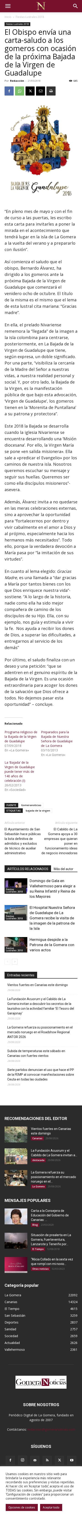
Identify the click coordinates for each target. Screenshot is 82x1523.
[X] (30, 91)
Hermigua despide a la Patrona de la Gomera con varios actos (52, 944)
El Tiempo (38, 1249)
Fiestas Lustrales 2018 (30, 17)
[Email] (40, 91)
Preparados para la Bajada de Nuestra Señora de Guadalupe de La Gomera (57, 739)
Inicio (8, 17)
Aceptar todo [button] (51, 1507)
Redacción (17, 80)
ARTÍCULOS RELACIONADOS (27, 869)
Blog (35, 1224)
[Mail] (34, 1460)
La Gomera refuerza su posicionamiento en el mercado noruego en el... (53, 1177)
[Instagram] (22, 1460)
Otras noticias (40, 1268)
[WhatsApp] (19, 91)
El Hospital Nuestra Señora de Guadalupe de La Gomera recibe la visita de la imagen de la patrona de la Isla (52, 918)
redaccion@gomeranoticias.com (51, 1429)
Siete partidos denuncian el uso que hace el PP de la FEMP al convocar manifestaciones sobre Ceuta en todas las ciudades (40, 1074)
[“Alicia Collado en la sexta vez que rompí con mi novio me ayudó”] (16, 1265)
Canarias (37, 1138)
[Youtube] (71, 1460)
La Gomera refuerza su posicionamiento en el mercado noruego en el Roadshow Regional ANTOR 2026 (40, 1032)
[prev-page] (7, 961)
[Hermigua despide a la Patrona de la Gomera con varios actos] (16, 945)
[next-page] (15, 961)
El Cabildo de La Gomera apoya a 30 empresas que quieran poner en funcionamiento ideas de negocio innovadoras (59, 841)
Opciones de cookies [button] (21, 1507)
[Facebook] (9, 91)
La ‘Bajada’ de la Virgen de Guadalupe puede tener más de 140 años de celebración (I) (20, 771)
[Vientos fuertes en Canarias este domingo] (16, 1134)
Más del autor (63, 869)
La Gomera (38, 1186)
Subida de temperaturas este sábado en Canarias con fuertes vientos (36, 1053)
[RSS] (47, 1460)
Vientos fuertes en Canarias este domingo (37, 985)
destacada (38, 1160)
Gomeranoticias (31, 805)
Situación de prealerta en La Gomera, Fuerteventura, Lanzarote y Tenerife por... (51, 1239)
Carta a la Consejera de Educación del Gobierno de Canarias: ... (50, 1215)
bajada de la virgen (38, 810)
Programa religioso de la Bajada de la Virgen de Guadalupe (21, 736)
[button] (7, 6)
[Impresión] (51, 91)
